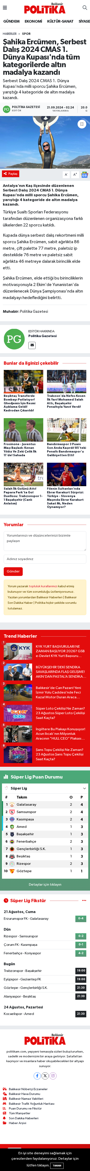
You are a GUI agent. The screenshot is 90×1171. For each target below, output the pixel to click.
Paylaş (13, 173)
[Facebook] (37, 1076)
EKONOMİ (33, 21)
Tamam (57, 1165)
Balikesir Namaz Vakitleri (26, 1098)
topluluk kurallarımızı (43, 586)
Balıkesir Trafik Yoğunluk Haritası (31, 1103)
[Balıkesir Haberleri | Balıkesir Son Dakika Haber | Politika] (45, 8)
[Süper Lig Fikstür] (84, 901)
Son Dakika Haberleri (23, 1118)
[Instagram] (53, 1076)
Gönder (13, 571)
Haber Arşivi (17, 1123)
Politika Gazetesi (42, 336)
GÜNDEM (11, 21)
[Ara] (85, 8)
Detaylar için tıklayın (45, 885)
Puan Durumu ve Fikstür (25, 1108)
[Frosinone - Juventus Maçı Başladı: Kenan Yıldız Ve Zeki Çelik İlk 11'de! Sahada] (23, 430)
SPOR (26, 33)
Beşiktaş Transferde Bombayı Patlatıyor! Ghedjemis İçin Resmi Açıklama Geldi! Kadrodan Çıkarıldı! (19, 403)
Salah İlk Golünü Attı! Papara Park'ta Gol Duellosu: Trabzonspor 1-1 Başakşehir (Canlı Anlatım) (23, 496)
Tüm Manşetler (19, 1113)
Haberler (10, 33)
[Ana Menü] (5, 8)
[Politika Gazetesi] (14, 339)
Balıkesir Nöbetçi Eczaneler (28, 1089)
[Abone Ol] (84, 174)
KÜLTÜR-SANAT (60, 21)
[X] (45, 1076)
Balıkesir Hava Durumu (24, 1094)
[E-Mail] (32, 345)
